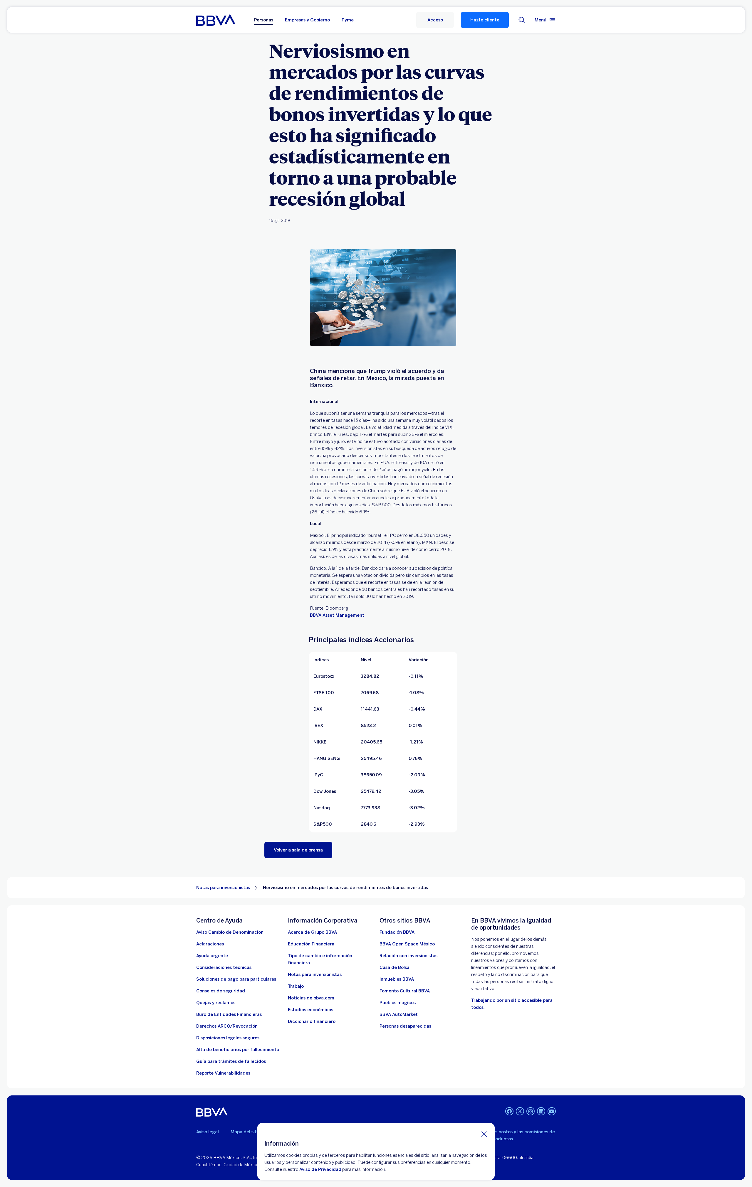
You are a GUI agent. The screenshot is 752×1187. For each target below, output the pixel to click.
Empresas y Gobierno (307, 20)
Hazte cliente (484, 20)
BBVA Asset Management (337, 615)
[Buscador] (522, 20)
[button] (435, 20)
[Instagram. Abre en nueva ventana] (530, 1111)
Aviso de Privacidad (320, 1169)
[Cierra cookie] (484, 1134)
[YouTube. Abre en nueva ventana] (552, 1111)
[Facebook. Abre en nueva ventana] (509, 1111)
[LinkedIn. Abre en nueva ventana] (541, 1111)
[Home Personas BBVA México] (215, 20)
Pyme (348, 20)
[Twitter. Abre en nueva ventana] (520, 1111)
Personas (263, 20)
